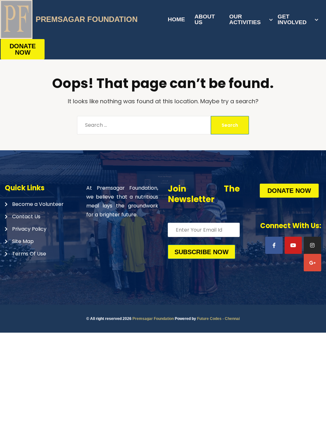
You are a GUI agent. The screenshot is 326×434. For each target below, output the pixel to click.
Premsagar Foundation (153, 318)
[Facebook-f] (273, 245)
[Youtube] (293, 245)
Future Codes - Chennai (218, 318)
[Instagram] (312, 245)
